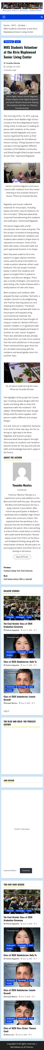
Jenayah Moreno (11, 703)
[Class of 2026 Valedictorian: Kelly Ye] (22, 646)
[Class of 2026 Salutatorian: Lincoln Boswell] (22, 681)
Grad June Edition (10, 870)
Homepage (9, 42)
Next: (18, 577)
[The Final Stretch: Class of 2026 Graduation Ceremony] (22, 608)
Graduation (11, 652)
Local (18, 42)
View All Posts (22, 557)
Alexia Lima (10, 1035)
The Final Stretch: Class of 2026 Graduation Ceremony (18, 625)
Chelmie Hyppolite (12, 630)
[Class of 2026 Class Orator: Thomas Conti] (22, 1012)
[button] (3, 17)
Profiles (9, 655)
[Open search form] (42, 17)
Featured (10, 617)
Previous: (18, 569)
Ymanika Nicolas (13, 63)
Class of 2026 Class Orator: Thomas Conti (20, 1030)
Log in (6, 711)
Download (26, 870)
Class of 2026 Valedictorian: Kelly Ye (20, 661)
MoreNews (15, 1047)
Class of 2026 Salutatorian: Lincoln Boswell (19, 698)
